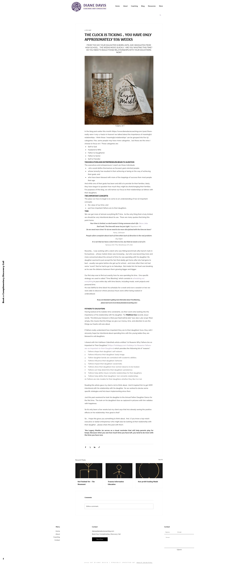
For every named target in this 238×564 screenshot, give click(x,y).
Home (58, 531)
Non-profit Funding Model (148, 481)
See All (160, 459)
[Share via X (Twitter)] (90, 447)
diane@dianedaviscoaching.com (103, 531)
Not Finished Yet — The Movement (86, 483)
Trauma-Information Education (116, 483)
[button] (160, 15)
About (58, 534)
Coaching (56, 537)
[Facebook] (3, 559)
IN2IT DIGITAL (144, 562)
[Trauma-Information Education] (119, 470)
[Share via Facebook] (85, 447)
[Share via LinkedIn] (94, 447)
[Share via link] (99, 447)
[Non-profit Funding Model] (149, 470)
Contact (57, 540)
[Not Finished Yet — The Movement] (88, 470)
